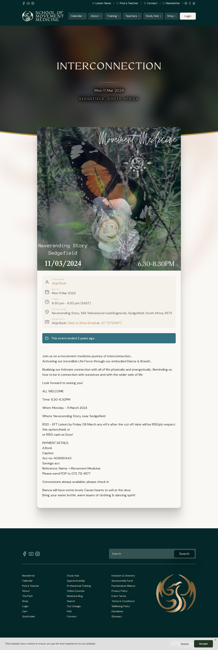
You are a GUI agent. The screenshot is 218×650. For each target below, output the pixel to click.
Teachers (131, 16)
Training (112, 16)
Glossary (117, 616)
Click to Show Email (82, 323)
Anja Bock (59, 283)
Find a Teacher (129, 3)
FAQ (69, 611)
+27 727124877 (110, 323)
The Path (27, 596)
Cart (24, 611)
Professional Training (79, 586)
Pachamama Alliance (123, 586)
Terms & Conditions (123, 601)
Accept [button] (203, 643)
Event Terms (119, 596)
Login (187, 16)
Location (59, 309)
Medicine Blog (75, 596)
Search (71, 601)
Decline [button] (185, 643)
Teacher (58, 279)
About (94, 16)
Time (55, 299)
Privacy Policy (120, 591)
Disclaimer (117, 611)
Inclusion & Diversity (123, 575)
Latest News (103, 3)
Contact (152, 3)
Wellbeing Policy (121, 606)
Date (55, 289)
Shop (170, 16)
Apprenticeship (76, 581)
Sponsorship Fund (122, 581)
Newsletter (173, 3)
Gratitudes (28, 616)
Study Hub (152, 16)
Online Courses (75, 591)
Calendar (76, 16)
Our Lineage (74, 606)
